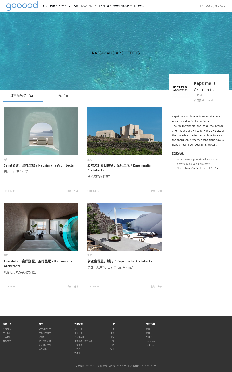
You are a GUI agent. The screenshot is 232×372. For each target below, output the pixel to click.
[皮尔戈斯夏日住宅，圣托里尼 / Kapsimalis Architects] (124, 131)
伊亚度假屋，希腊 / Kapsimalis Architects (119, 261)
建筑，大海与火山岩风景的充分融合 (110, 267)
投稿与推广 (87, 5)
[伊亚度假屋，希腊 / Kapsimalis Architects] (124, 227)
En (201, 5)
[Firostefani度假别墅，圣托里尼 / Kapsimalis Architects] (41, 227)
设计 (112, 349)
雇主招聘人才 (45, 329)
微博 (148, 329)
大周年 (77, 353)
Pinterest (150, 345)
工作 (112, 329)
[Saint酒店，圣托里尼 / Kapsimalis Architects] (41, 131)
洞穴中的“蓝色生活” (16, 172)
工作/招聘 (103, 5)
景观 (112, 337)
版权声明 (7, 341)
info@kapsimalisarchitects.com (193, 163)
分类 (61, 5)
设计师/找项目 (121, 5)
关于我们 (7, 333)
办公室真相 (79, 337)
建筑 (6, 159)
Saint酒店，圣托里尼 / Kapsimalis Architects (39, 165)
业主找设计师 (45, 341)
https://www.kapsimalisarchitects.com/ (198, 159)
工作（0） (62, 96)
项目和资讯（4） (22, 96)
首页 (44, 5)
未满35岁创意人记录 (83, 341)
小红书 (149, 337)
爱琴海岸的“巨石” (98, 177)
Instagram (150, 341)
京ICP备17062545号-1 (118, 365)
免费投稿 (7, 329)
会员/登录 (220, 5)
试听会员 (139, 5)
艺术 (112, 345)
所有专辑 (78, 329)
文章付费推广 (45, 333)
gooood (22, 6)
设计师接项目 (45, 345)
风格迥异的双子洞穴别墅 (20, 272)
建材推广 (43, 337)
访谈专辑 (78, 333)
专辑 (52, 5)
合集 (112, 341)
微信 (148, 333)
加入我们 (7, 337)
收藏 (69, 191)
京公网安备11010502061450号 (143, 365)
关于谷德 (74, 5)
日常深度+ (79, 345)
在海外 (77, 349)
